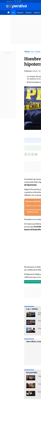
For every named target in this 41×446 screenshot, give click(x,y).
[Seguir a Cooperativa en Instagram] (20, 1)
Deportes (29, 12)
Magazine (20, 12)
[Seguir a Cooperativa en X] (18, 1)
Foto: (27, 88)
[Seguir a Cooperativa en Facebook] (15, 1)
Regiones (37, 12)
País (13, 12)
